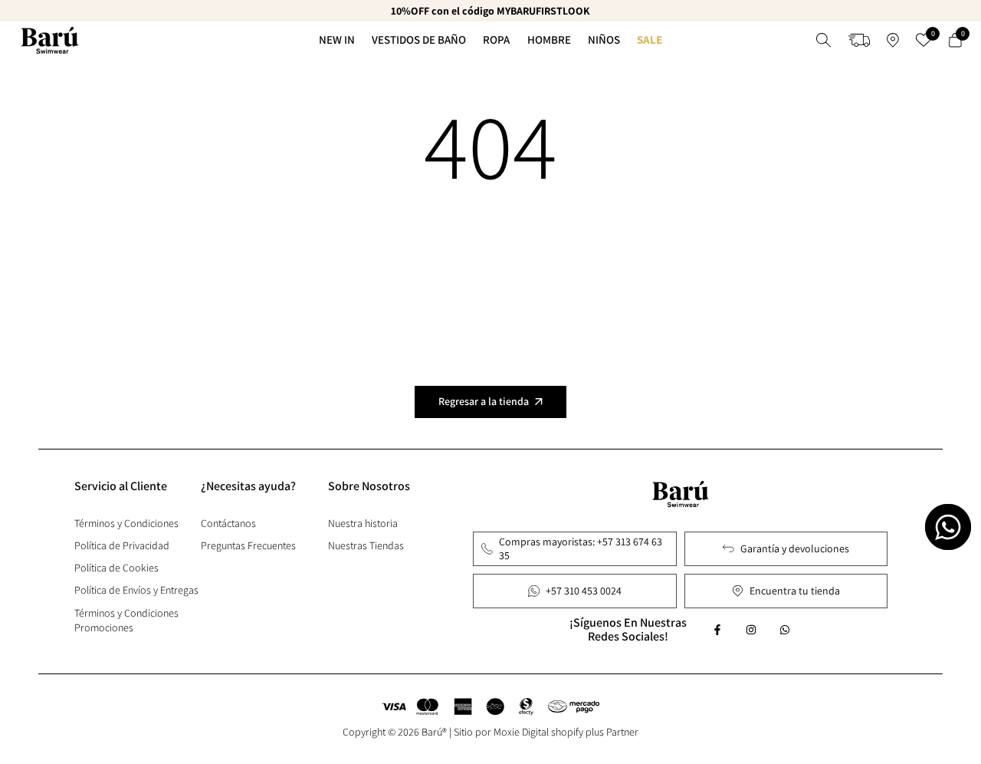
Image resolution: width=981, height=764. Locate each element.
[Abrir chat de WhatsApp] (948, 527)
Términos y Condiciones (126, 523)
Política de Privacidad (121, 545)
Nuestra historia (363, 523)
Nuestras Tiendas (366, 545)
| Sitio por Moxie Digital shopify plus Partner (543, 732)
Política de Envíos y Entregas (136, 590)
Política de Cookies (116, 568)
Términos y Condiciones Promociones (126, 620)
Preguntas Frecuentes (248, 545)
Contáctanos (228, 523)
